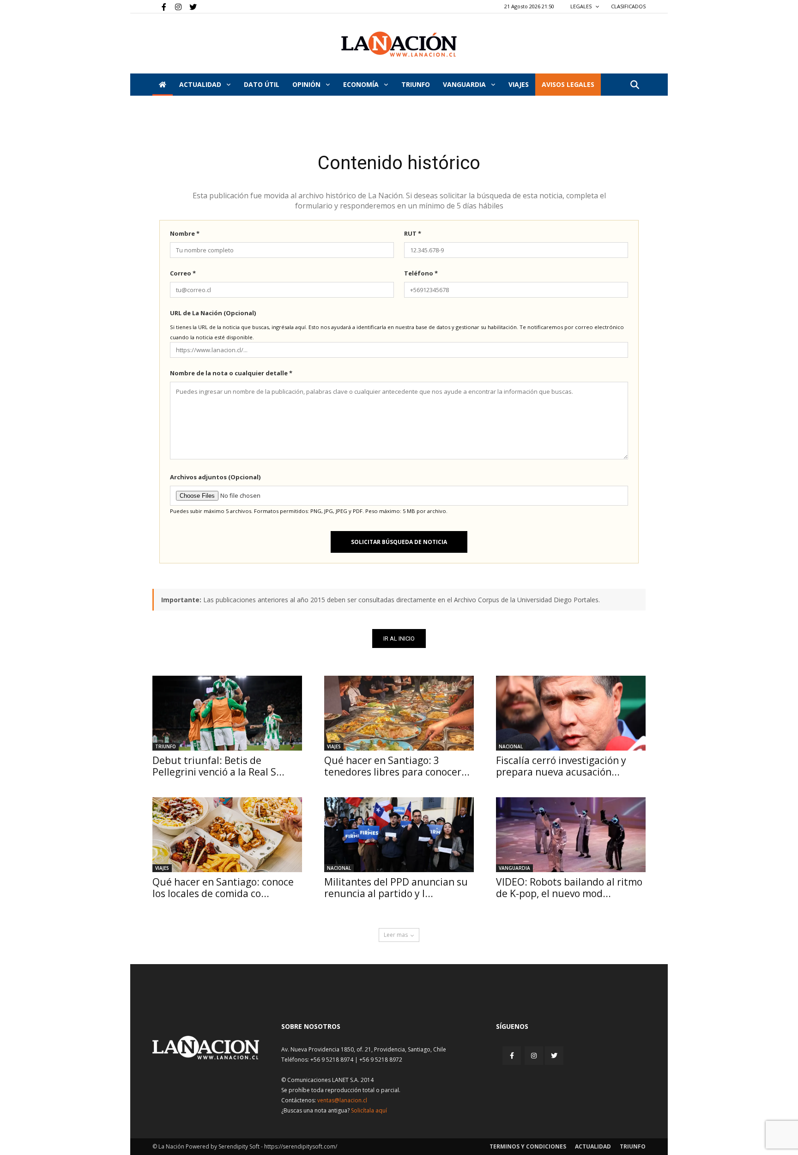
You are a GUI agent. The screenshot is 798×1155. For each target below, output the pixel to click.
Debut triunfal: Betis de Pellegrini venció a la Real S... (218, 766)
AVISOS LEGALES (568, 84)
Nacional (511, 746)
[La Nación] (399, 44)
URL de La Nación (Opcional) (213, 313)
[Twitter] (190, 6)
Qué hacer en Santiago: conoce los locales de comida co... (223, 887)
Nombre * (185, 233)
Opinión (307, 84)
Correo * (183, 273)
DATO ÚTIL (261, 84)
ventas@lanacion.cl (342, 1100)
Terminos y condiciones (528, 1146)
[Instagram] (174, 6)
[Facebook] (159, 6)
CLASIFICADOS (628, 6)
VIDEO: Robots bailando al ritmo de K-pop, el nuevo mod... (569, 887)
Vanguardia (465, 84)
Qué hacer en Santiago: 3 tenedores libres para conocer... (397, 766)
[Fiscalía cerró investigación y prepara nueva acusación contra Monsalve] (571, 713)
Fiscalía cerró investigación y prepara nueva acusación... (561, 766)
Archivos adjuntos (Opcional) (215, 477)
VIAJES (518, 84)
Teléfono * (421, 273)
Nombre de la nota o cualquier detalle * (231, 373)
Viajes (334, 746)
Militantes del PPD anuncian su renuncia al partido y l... (396, 887)
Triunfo (415, 84)
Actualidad (201, 84)
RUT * (412, 233)
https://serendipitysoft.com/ (300, 1146)
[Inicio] (162, 84)
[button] (634, 85)
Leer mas (396, 935)
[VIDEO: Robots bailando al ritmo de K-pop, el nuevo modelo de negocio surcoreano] (571, 834)
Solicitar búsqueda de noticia (399, 542)
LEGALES (581, 6)
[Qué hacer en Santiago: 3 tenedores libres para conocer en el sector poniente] (399, 713)
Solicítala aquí (369, 1110)
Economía (362, 84)
